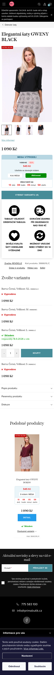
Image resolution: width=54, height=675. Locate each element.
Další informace (33, 587)
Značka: (13, 263)
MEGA (15, 175)
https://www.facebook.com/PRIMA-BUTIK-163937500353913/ (26, 620)
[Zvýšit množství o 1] (16, 353)
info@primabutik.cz (29, 610)
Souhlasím (40, 666)
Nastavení (27, 655)
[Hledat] (39, 4)
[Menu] (4, 4)
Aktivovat (36, 175)
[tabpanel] (27, 484)
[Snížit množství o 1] (4, 353)
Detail (27, 517)
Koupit (37, 353)
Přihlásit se (40, 567)
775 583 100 (29, 604)
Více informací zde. (34, 648)
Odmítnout (14, 666)
